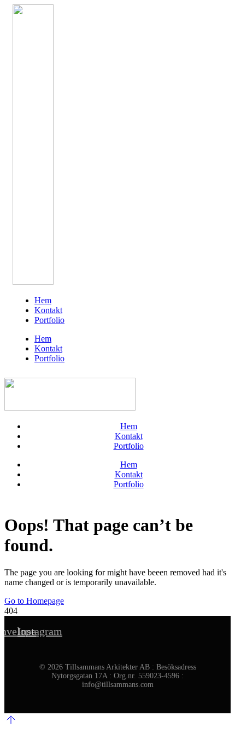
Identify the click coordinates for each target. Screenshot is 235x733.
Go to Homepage (34, 600)
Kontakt (48, 310)
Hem (42, 300)
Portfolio (49, 320)
